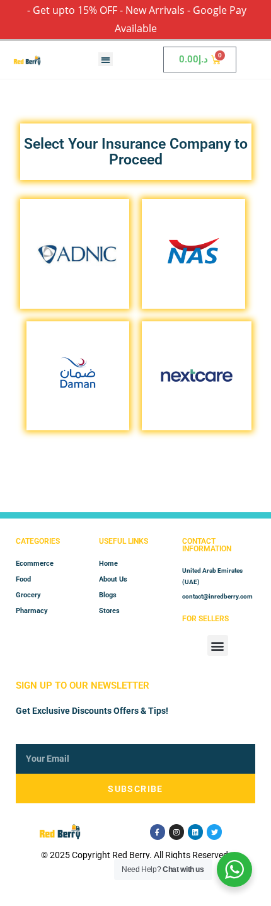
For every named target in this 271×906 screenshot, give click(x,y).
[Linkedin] (195, 831)
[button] (105, 59)
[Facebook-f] (157, 831)
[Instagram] (176, 831)
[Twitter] (214, 831)
